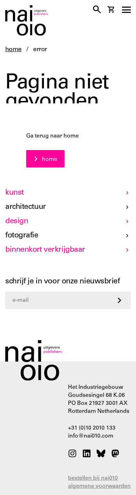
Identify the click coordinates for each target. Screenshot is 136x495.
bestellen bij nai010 (93, 478)
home (13, 50)
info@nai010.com (90, 436)
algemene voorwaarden (99, 486)
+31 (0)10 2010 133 (91, 428)
